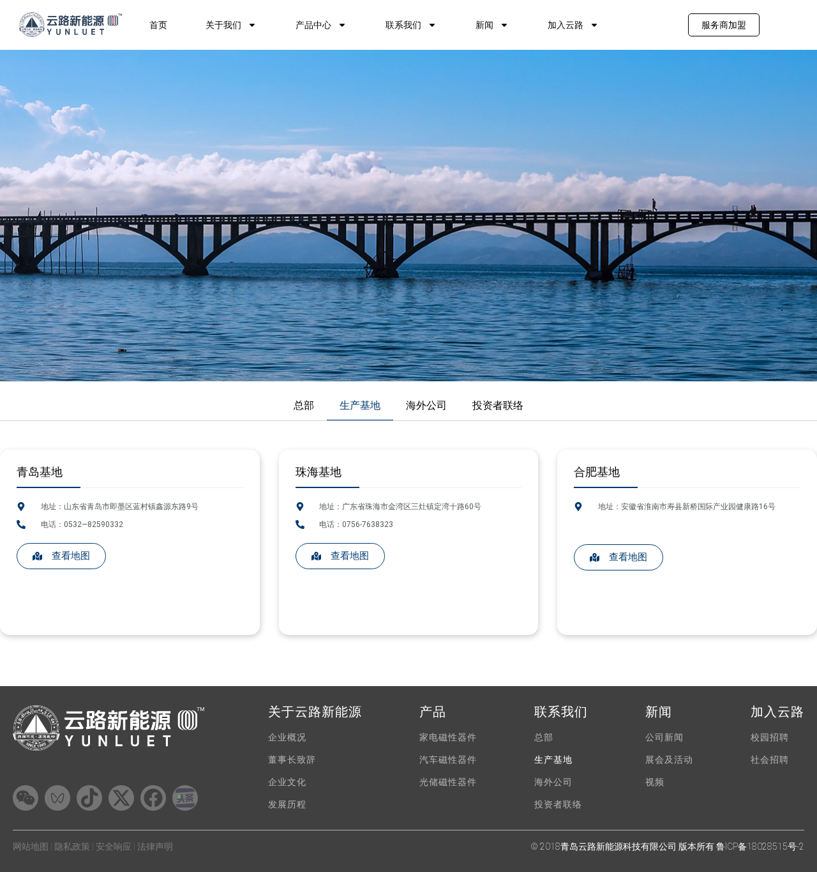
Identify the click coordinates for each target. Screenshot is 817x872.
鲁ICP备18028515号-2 (760, 846)
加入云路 (565, 25)
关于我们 (223, 25)
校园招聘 (770, 737)
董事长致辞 (292, 759)
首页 (158, 25)
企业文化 (287, 782)
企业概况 (287, 737)
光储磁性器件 (448, 782)
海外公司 (426, 405)
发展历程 (287, 804)
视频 (654, 782)
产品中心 (313, 25)
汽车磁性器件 (448, 759)
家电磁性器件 (448, 737)
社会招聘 (770, 759)
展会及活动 (669, 759)
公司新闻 (664, 737)
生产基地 (360, 405)
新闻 (484, 25)
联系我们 (403, 25)
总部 (304, 405)
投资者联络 (497, 405)
